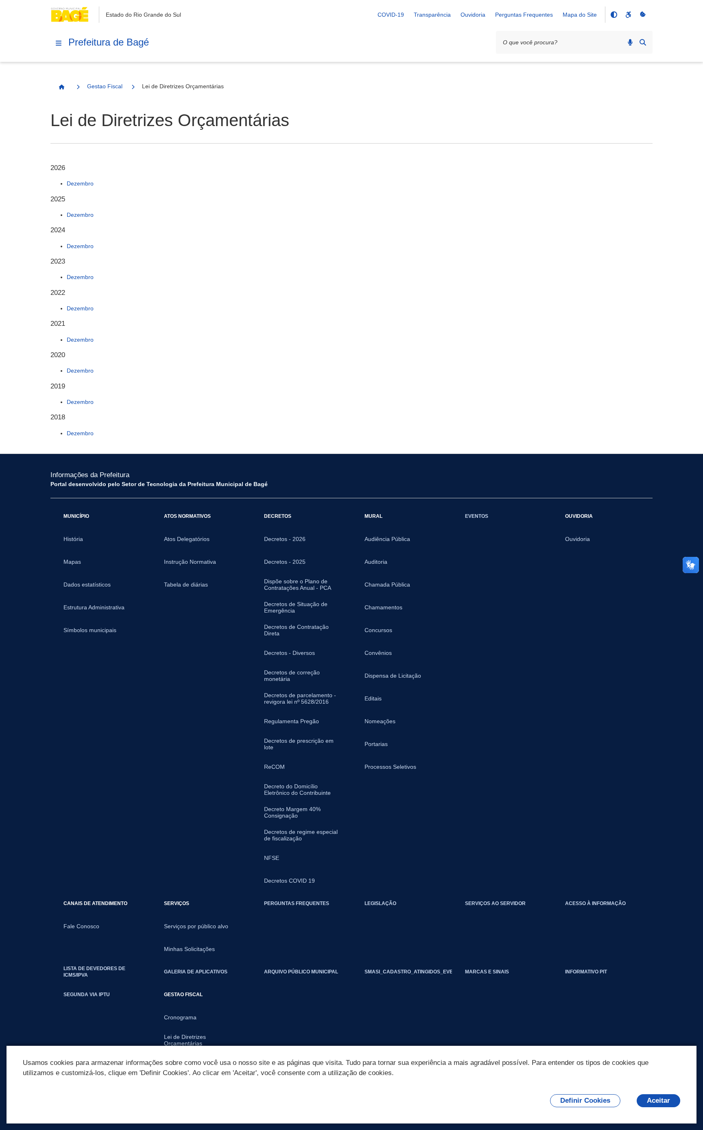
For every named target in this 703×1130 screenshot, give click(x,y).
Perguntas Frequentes (524, 14)
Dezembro (80, 183)
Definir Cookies (585, 1100)
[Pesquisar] (642, 42)
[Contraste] (613, 14)
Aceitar (658, 1100)
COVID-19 (391, 14)
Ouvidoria (473, 14)
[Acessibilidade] (628, 14)
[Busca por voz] (630, 42)
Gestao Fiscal (104, 86)
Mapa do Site (580, 14)
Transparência (432, 14)
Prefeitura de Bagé (108, 42)
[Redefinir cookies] (642, 14)
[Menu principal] (58, 43)
